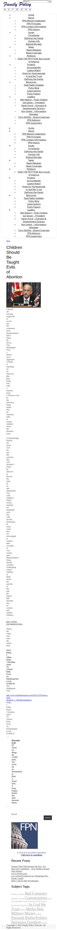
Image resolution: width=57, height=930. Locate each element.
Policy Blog (33, 87)
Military (17, 913)
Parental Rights (23, 917)
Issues (31, 32)
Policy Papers (33, 93)
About (31, 17)
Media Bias (35, 909)
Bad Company (36, 893)
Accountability (34, 67)
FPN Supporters (34, 123)
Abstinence (14, 894)
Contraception (36, 897)
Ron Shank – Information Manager (33, 113)
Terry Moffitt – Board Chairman (34, 117)
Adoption (21, 894)
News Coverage (34, 52)
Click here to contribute (31, 855)
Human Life (34, 41)
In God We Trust (34, 76)
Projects (31, 64)
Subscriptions (34, 90)
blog (8, 241)
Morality (38, 914)
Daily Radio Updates (34, 85)
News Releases (33, 49)
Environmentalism (17, 901)
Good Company (42, 901)
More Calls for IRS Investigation (25, 881)
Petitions (31, 55)
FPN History (34, 29)
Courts (50, 898)
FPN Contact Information (33, 26)
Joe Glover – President (34, 102)
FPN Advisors (33, 120)
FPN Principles (34, 23)
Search (14, 814)
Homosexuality (16, 905)
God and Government (29, 901)
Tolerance (44, 922)
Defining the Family (33, 38)
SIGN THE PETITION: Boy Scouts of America (34, 60)
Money (30, 913)
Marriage (22, 909)
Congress (21, 898)
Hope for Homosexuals (33, 73)
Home (31, 14)
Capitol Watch (34, 70)
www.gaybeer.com (19, 873)
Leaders (31, 96)
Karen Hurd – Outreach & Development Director (33, 107)
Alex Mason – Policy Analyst (33, 99)
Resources (31, 82)
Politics (41, 917)
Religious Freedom (26, 922)
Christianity (34, 35)
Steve (29, 700)
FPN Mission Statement (33, 20)
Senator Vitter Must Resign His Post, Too (28, 866)
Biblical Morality (34, 44)
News (31, 47)
